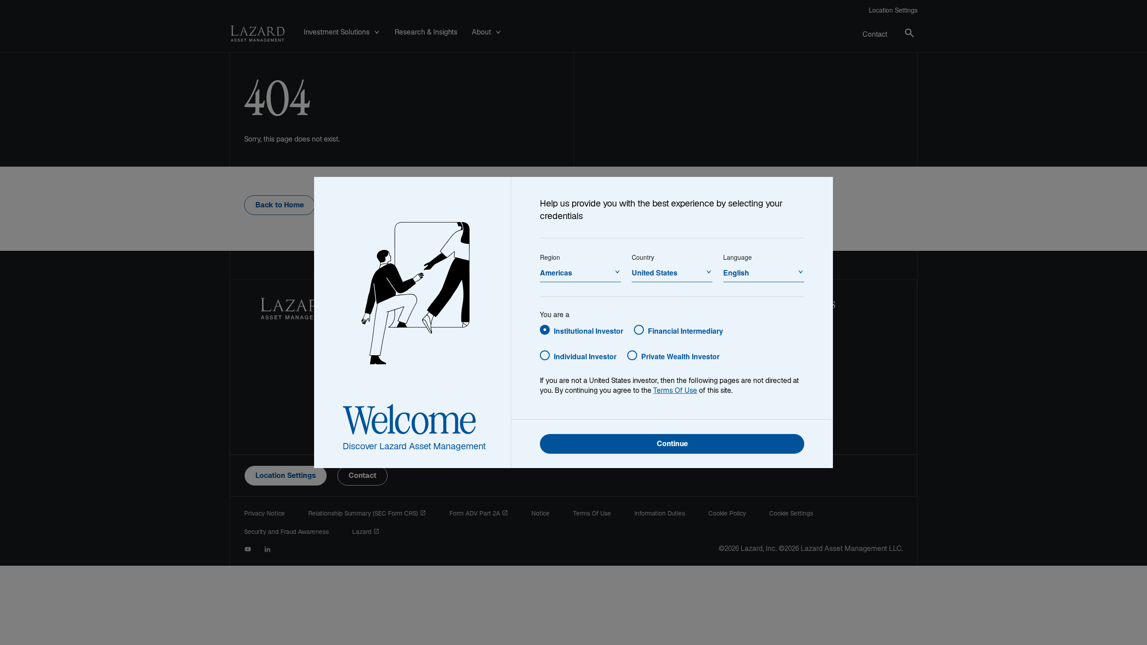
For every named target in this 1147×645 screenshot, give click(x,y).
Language (737, 257)
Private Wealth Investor (680, 356)
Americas (556, 272)
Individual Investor (585, 356)
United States (654, 272)
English (736, 272)
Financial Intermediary (685, 331)
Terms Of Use (675, 391)
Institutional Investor (588, 331)
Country (643, 257)
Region (550, 257)
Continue (672, 444)
